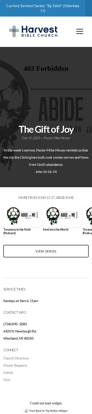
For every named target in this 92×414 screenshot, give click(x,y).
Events (8, 372)
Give (6, 379)
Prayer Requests (15, 365)
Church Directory (16, 358)
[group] (22, 222)
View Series (46, 251)
